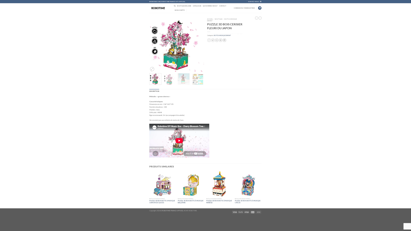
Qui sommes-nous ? (210, 6)
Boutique (218, 19)
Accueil (210, 19)
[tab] (154, 91)
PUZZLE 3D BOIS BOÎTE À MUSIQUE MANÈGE (219, 202)
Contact (222, 6)
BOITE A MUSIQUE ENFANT (222, 35)
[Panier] (259, 8)
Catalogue (197, 6)
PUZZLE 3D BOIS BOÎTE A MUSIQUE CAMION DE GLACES (162, 202)
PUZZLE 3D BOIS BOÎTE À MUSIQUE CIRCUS (248, 202)
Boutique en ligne (184, 6)
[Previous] (153, 44)
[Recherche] (175, 6)
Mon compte (180, 10)
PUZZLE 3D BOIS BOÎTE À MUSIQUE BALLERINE (190, 202)
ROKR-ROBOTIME (190, 211)
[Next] (200, 44)
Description (154, 91)
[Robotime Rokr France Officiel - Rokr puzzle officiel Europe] (160, 8)
